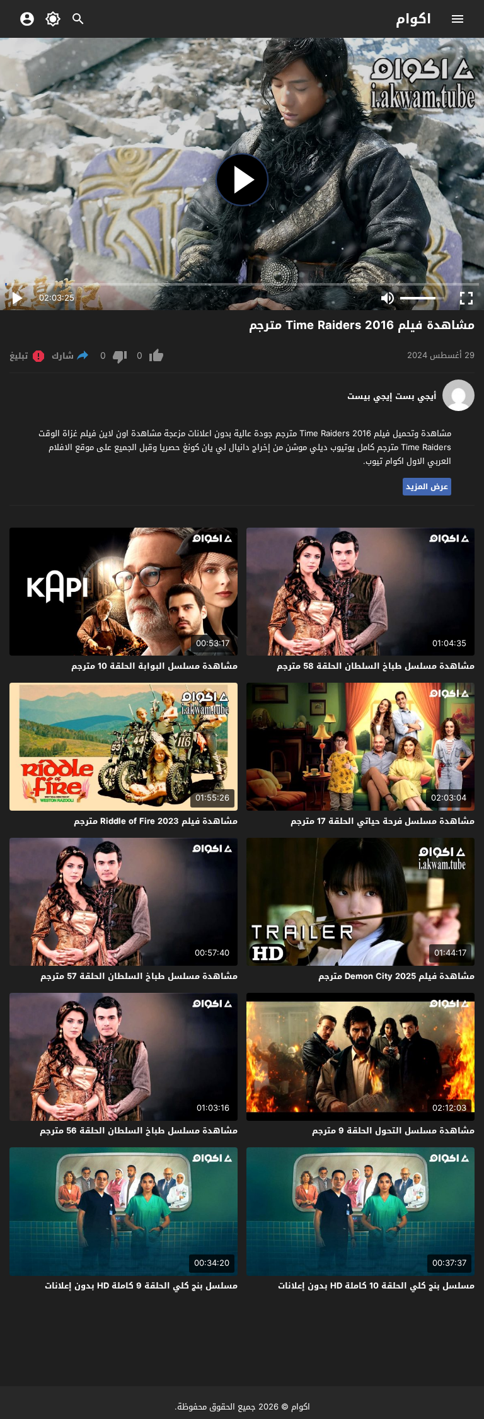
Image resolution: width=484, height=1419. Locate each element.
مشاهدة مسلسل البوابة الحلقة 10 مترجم (154, 666)
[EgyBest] (458, 408)
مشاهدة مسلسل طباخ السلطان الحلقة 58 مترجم (376, 666)
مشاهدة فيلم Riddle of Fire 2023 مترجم (156, 821)
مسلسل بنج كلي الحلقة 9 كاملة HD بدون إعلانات (141, 1286)
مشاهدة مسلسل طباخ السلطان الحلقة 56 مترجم (139, 1130)
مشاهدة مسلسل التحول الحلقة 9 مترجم (393, 1130)
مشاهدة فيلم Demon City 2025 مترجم (396, 976)
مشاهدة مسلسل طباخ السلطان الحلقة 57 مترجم (139, 976)
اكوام (413, 19)
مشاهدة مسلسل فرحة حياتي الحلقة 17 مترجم (383, 821)
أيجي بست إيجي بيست (392, 396)
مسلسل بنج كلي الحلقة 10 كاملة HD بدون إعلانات (376, 1286)
